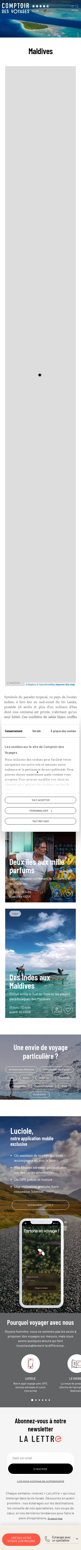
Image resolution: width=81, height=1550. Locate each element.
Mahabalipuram (44, 1085)
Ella (11, 1077)
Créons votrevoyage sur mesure (21, 1539)
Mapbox (32, 684)
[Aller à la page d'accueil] (15, 8)
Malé (64, 1085)
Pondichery (39, 1094)
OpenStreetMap (47, 684)
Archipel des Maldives (21, 1069)
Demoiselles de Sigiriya (56, 1069)
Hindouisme (19, 1085)
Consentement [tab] (13, 731)
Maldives (44, 1077)
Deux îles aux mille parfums (36, 866)
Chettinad (64, 1077)
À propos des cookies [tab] (63, 731)
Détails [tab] (36, 731)
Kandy (26, 1077)
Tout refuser (40, 821)
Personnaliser (38, 810)
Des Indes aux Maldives (29, 981)
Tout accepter (40, 800)
